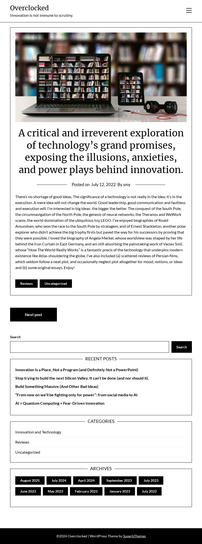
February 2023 (86, 491)
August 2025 (30, 480)
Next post (33, 314)
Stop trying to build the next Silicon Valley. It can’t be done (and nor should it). (82, 378)
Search (15, 337)
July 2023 (151, 480)
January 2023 (119, 491)
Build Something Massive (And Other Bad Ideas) (56, 386)
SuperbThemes (134, 536)
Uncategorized (56, 283)
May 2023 (55, 491)
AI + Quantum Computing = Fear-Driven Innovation (59, 403)
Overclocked (29, 8)
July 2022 (149, 491)
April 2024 (86, 480)
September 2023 (119, 480)
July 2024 (58, 480)
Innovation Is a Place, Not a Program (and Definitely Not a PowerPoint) (76, 369)
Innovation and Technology (38, 432)
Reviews (26, 283)
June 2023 (28, 491)
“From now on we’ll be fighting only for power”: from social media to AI (76, 394)
